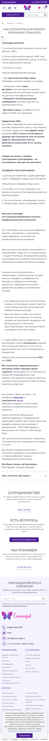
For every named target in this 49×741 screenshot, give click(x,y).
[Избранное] (39, 8)
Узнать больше (24, 567)
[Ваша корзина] (45, 8)
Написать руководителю (24, 540)
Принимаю (24, 735)
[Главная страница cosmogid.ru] (27, 8)
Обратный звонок (12, 15)
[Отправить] (44, 598)
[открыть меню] (4, 8)
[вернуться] (2, 23)
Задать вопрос (24, 510)
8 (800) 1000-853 (40, 2)
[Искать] (45, 14)
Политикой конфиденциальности (15, 606)
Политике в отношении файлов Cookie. (24, 731)
